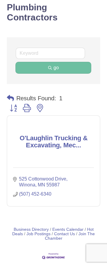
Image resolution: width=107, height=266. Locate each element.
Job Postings (38, 234)
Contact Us (64, 234)
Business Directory (31, 229)
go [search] (56, 67)
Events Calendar (68, 229)
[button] (10, 98)
